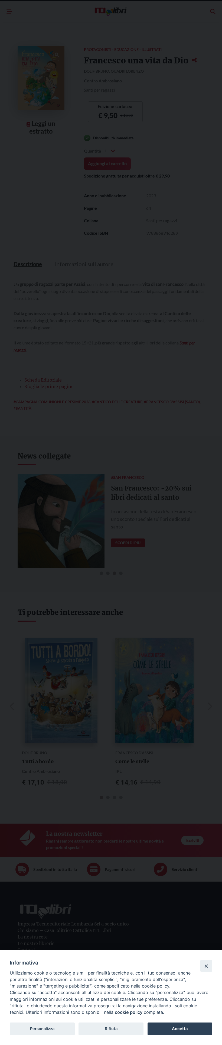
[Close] (206, 966)
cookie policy (128, 1012)
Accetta (180, 1028)
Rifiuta (111, 1028)
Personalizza (42, 1028)
